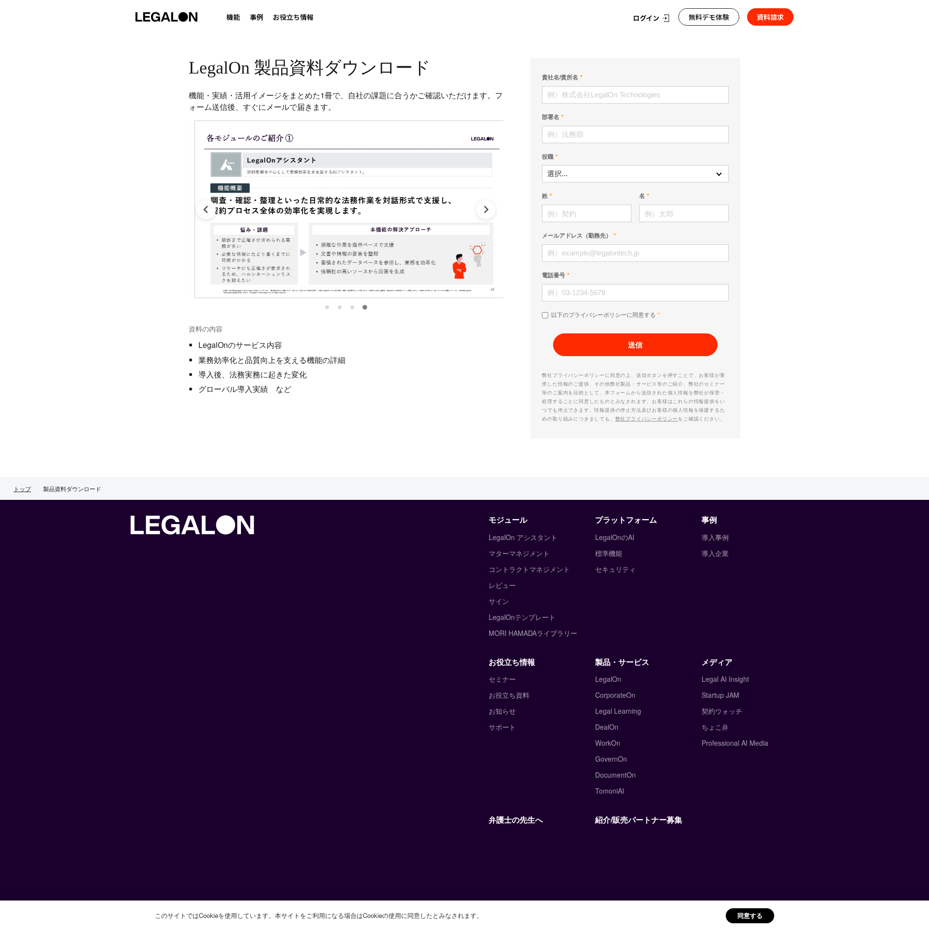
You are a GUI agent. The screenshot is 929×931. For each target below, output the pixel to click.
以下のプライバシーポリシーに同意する (603, 315)
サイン (499, 601)
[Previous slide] (206, 209)
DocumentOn (615, 775)
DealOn (606, 727)
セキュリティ (615, 569)
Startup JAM (720, 695)
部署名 (550, 117)
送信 (635, 345)
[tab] (327, 307)
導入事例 (715, 537)
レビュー (502, 585)
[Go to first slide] (485, 209)
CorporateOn (615, 695)
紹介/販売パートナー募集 (638, 819)
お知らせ (502, 711)
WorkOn (607, 743)
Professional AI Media (735, 743)
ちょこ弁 (715, 727)
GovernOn (611, 759)
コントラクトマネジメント (529, 569)
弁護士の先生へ (516, 819)
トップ (22, 488)
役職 (548, 156)
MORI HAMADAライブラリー (533, 633)
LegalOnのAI (614, 537)
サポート (502, 727)
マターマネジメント (519, 553)
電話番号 (553, 275)
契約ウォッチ (722, 711)
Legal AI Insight (725, 679)
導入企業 (715, 553)
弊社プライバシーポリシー (646, 418)
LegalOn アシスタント (523, 537)
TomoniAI (609, 791)
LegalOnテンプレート (522, 617)
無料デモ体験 (709, 17)
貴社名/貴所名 (560, 77)
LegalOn (608, 679)
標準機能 (608, 553)
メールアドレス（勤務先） (577, 235)
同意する (750, 915)
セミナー (502, 679)
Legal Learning (618, 711)
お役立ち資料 (509, 695)
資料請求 (770, 17)
